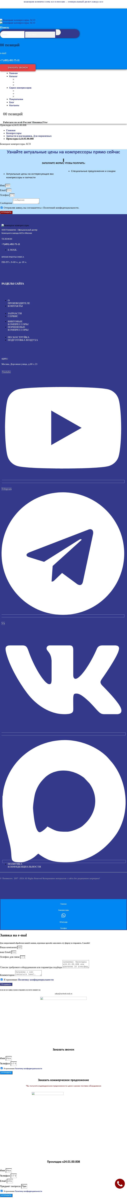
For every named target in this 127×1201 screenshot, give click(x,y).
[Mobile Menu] (3, 10)
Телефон (5, 195)
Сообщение (6, 203)
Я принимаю (29, 979)
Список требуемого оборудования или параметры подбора (31, 967)
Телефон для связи (10, 957)
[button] (65, 33)
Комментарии (7, 975)
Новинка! (40, 122)
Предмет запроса (10, 1186)
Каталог (13, 76)
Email (3, 190)
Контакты (14, 105)
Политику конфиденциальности (36, 979)
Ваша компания (8, 947)
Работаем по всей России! (17, 122)
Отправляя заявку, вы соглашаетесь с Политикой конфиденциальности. (41, 207)
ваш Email (5, 952)
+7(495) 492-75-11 (11, 244)
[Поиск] (58, 32)
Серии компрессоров (20, 88)
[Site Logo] (17, 21)
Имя (2, 185)
